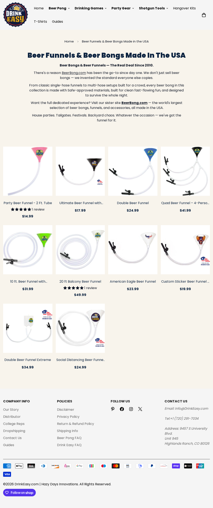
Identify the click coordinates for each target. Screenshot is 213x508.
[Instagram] (131, 409)
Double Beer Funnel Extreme (27, 359)
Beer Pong (57, 8)
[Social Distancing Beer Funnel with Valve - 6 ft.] (80, 328)
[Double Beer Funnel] (132, 171)
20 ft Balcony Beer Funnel (80, 281)
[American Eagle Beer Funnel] (132, 249)
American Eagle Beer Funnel (133, 281)
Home (39, 8)
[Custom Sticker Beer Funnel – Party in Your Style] (185, 249)
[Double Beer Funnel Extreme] (27, 328)
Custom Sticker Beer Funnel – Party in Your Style (185, 282)
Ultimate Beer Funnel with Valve (80, 203)
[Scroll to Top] (205, 485)
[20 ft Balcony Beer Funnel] (80, 249)
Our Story (11, 409)
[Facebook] (122, 409)
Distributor (12, 416)
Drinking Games (89, 8)
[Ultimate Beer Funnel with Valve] (80, 171)
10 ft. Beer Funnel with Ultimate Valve (27, 282)
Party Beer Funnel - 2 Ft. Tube (28, 203)
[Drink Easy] (15, 15)
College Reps (14, 423)
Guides (57, 21)
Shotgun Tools (152, 8)
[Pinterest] (113, 409)
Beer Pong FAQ (69, 438)
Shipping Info (67, 430)
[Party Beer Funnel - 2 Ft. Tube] (27, 171)
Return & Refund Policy (75, 423)
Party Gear (121, 8)
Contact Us (12, 438)
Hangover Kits (184, 8)
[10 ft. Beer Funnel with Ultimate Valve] (27, 249)
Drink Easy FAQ (69, 445)
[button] (204, 15)
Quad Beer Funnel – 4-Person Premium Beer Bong (185, 203)
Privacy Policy (68, 416)
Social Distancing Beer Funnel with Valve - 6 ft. (80, 360)
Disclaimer (65, 409)
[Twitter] (140, 409)
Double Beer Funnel (133, 203)
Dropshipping (14, 430)
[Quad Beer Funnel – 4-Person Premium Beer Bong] (185, 171)
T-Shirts (40, 21)
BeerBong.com (74, 72)
